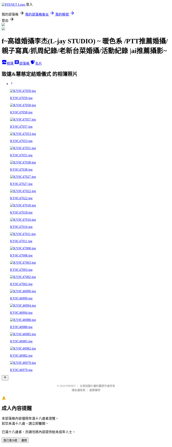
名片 (38, 63)
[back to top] (5, 377)
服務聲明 (94, 390)
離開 (24, 440)
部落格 (24, 63)
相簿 (10, 63)
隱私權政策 (78, 390)
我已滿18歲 (10, 440)
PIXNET (71, 385)
